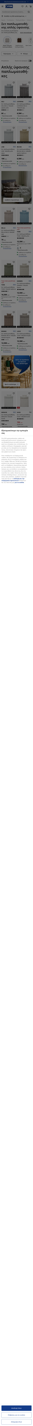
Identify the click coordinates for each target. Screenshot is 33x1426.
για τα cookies (19, 482)
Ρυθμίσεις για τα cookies (16, 1415)
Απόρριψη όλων (16, 1422)
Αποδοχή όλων (16, 1408)
